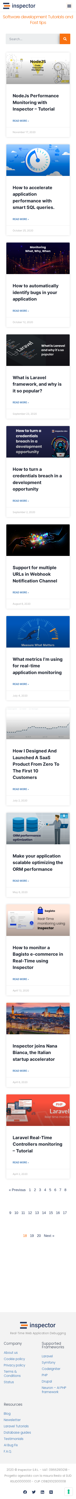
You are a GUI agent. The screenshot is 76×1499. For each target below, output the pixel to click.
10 (16, 1213)
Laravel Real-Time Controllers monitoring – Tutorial (37, 1144)
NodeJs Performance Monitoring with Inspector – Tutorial (36, 102)
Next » (49, 1236)
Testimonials (13, 1439)
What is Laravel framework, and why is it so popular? (37, 384)
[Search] (65, 39)
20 (39, 1236)
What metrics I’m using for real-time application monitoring (37, 666)
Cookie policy (14, 1359)
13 (37, 1213)
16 (58, 1213)
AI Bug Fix (11, 1445)
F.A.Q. (8, 1451)
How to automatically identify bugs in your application (35, 292)
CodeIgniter (51, 1369)
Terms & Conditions (12, 1373)
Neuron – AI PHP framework (54, 1390)
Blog (7, 1413)
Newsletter (12, 1420)
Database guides (17, 1432)
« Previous (17, 1190)
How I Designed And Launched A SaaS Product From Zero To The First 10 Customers (36, 764)
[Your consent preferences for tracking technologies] (69, 1492)
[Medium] (51, 1492)
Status (9, 1382)
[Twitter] (34, 1492)
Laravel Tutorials (16, 1426)
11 (23, 1213)
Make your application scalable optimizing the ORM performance (38, 862)
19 (32, 1236)
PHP (45, 1375)
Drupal (47, 1381)
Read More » (21, 120)
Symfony (48, 1362)
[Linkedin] (42, 1492)
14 (44, 1213)
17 (65, 1213)
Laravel (47, 1356)
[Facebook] (25, 1492)
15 (51, 1213)
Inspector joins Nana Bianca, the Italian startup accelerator (35, 1052)
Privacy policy (14, 1365)
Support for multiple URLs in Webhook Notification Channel (35, 574)
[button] (69, 6)
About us (11, 1352)
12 (30, 1213)
